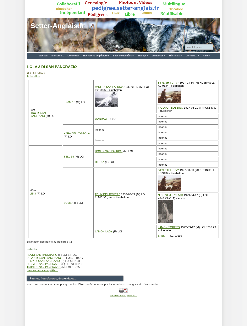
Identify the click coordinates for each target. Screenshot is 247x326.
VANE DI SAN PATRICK (109, 86)
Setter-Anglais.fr (57, 26)
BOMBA (68, 202)
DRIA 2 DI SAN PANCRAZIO (44, 257)
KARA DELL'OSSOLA (77, 133)
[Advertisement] (123, 316)
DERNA (99, 161)
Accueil (43, 55)
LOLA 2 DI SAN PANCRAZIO (52, 67)
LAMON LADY (103, 231)
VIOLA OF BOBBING (170, 107)
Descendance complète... (42, 270)
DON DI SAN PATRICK (109, 151)
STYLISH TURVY (168, 82)
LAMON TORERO (169, 227)
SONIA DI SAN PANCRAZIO (44, 264)
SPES (161, 235)
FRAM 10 (69, 102)
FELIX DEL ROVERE (107, 194)
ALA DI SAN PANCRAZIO (42, 254)
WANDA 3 (101, 118)
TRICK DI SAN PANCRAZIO (44, 267)
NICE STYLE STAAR (170, 195)
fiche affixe (33, 76)
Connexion (73, 55)
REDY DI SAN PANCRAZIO (43, 260)
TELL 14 (69, 156)
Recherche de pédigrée (96, 55)
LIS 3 (33, 193)
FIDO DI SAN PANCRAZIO (38, 114)
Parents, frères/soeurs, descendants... (53, 278)
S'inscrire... (57, 55)
